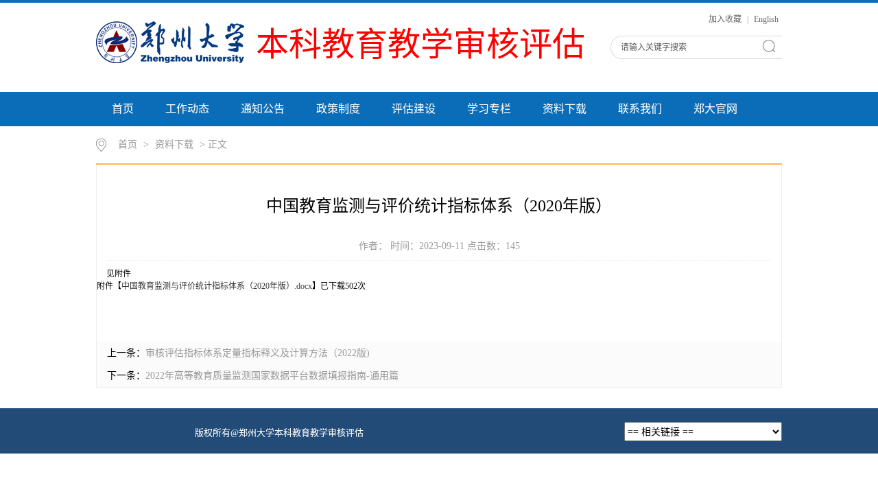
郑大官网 (715, 109)
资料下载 (564, 109)
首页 (123, 109)
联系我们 (640, 109)
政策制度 (338, 109)
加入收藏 (726, 19)
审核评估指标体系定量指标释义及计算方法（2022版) (257, 353)
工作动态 (187, 109)
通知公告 (263, 109)
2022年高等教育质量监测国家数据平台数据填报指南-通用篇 (272, 375)
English (766, 19)
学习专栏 (489, 109)
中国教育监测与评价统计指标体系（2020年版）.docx (216, 286)
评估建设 (414, 109)
